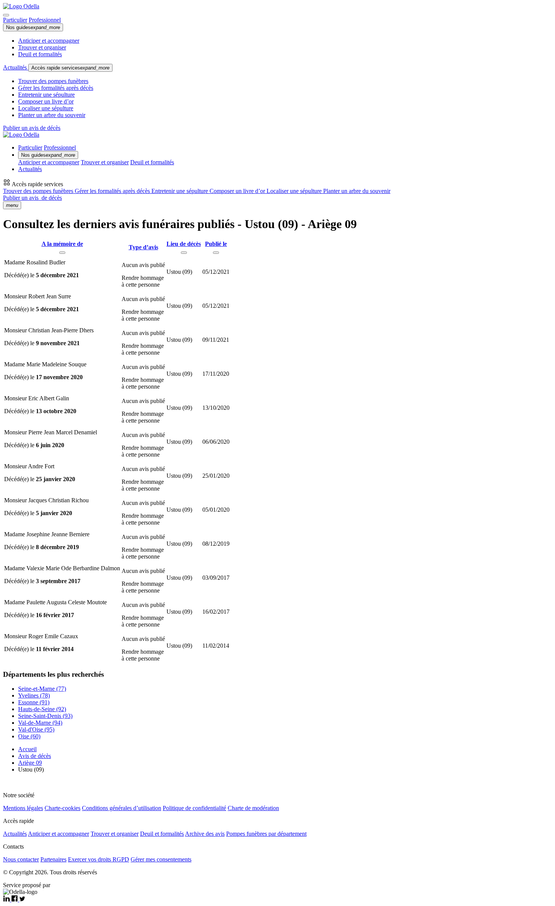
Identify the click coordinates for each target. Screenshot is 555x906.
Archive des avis (205, 833)
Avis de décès (34, 756)
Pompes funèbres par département (266, 833)
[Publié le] (216, 253)
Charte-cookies (62, 808)
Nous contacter (21, 859)
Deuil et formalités (40, 54)
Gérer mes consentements (161, 859)
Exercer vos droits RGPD (98, 859)
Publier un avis (32, 197)
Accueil (27, 749)
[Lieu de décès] (184, 253)
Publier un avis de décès (31, 128)
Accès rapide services (70, 68)
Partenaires (53, 859)
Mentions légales (23, 808)
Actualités (15, 67)
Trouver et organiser (42, 47)
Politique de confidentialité (194, 808)
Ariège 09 (30, 762)
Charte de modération (253, 808)
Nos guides (33, 27)
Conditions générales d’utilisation (121, 808)
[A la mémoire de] (62, 253)
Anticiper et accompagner (48, 40)
